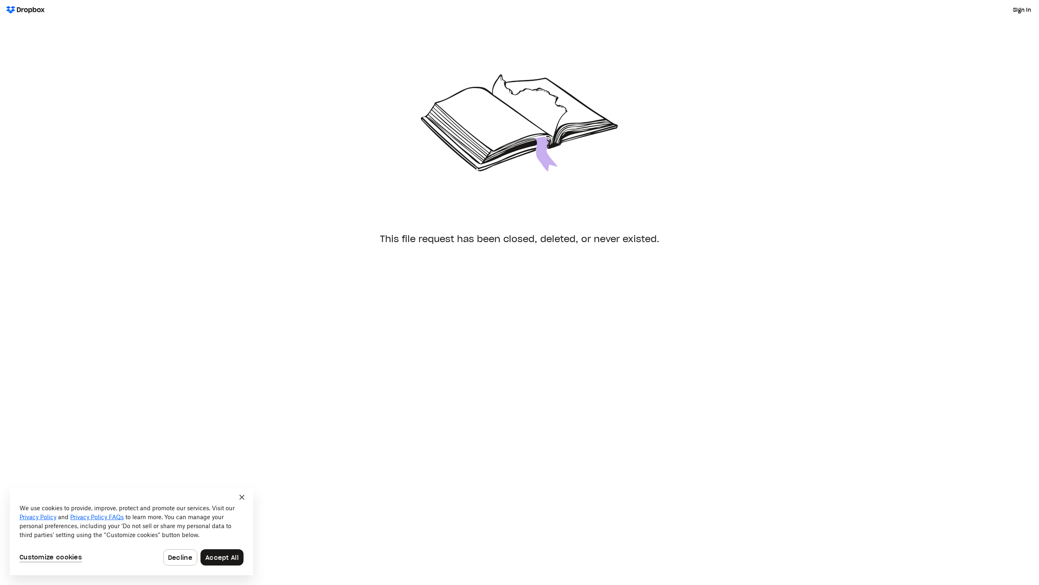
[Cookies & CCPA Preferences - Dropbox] (131, 531)
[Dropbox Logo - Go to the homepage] (25, 9)
